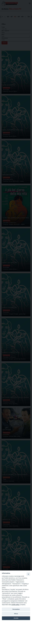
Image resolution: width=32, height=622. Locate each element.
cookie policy (15, 604)
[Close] (28, 574)
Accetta (16, 618)
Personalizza (16, 609)
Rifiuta (16, 613)
